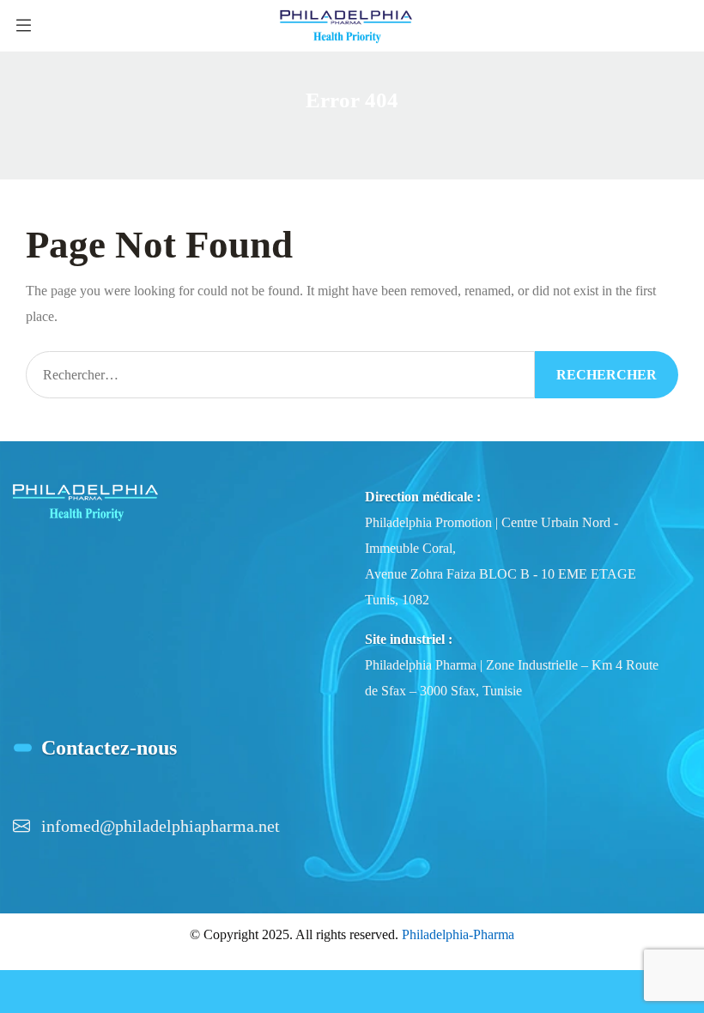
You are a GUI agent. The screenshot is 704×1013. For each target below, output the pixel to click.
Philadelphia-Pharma (458, 934)
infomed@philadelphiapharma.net (160, 825)
